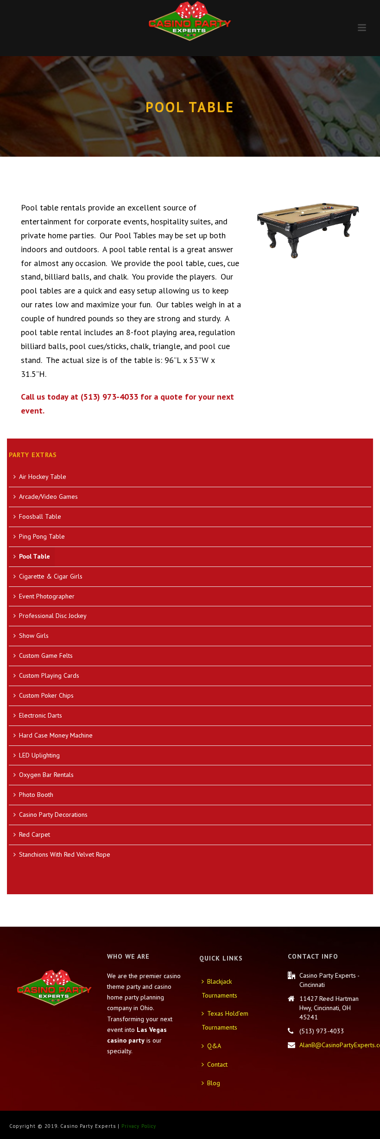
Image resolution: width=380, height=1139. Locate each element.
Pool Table (34, 556)
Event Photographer (47, 596)
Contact (217, 1064)
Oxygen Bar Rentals (46, 774)
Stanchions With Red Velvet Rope (64, 854)
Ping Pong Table (42, 536)
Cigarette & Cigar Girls (50, 576)
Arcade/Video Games (48, 496)
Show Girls (34, 635)
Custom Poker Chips (46, 695)
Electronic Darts (40, 715)
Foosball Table (40, 516)
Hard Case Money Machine (56, 735)
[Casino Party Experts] (190, 21)
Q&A (214, 1046)
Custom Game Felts (46, 655)
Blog (213, 1083)
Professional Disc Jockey (53, 615)
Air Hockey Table (42, 476)
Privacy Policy (138, 1126)
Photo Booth (36, 794)
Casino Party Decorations (53, 814)
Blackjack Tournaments (219, 988)
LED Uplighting (39, 755)
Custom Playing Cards (49, 675)
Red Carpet (34, 834)
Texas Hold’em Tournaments (225, 1020)
